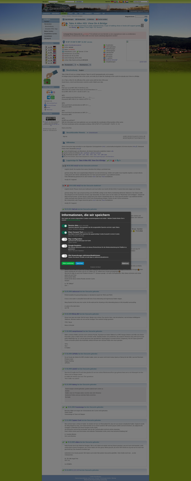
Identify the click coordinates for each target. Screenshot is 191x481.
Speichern (79, 263)
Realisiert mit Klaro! (95, 267)
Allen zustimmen (68, 263)
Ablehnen (125, 263)
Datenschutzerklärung (73, 220)
